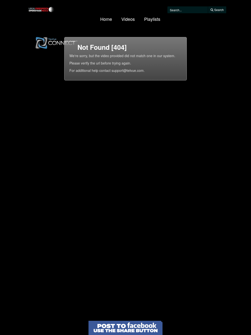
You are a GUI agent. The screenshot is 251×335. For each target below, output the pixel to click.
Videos (128, 19)
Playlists (152, 19)
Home (106, 19)
